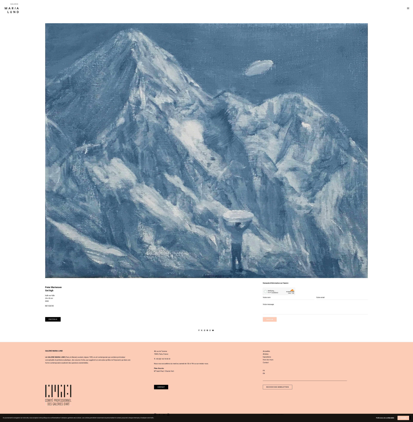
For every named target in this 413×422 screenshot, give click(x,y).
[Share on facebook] (199, 330)
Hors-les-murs (268, 360)
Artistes (265, 354)
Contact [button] (161, 387)
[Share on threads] (204, 330)
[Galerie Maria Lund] (12, 8)
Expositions (267, 357)
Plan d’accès (159, 368)
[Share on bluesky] (213, 330)
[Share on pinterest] (207, 330)
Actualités (266, 351)
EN (264, 373)
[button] (408, 8)
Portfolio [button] (53, 319)
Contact (266, 363)
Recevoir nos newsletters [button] (277, 387)
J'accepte (403, 418)
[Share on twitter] (201, 330)
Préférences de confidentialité (385, 418)
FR (264, 371)
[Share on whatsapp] (210, 330)
